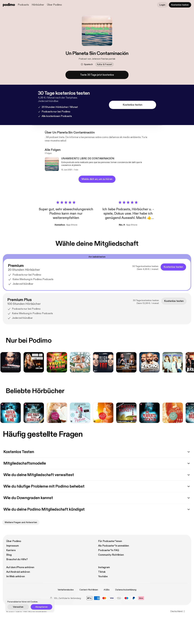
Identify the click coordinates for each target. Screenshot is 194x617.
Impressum (12, 545)
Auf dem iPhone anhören (20, 567)
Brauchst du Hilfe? (17, 559)
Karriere (11, 550)
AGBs (106, 589)
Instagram (104, 567)
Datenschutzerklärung (125, 589)
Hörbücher (38, 4)
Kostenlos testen (180, 4)
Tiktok (102, 572)
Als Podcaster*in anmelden (113, 545)
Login (162, 4)
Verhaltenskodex (66, 589)
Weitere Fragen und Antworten (21, 522)
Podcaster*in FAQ (108, 550)
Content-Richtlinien (88, 589)
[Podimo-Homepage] (9, 5)
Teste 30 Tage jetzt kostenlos (97, 74)
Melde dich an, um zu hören (97, 179)
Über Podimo (54, 4)
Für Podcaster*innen (110, 541)
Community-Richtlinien (111, 554)
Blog (9, 554)
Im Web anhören (15, 576)
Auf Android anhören (18, 572)
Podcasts (23, 4)
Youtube (103, 576)
